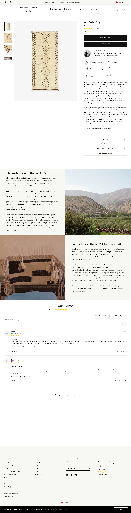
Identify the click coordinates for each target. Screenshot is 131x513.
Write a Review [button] (120, 316)
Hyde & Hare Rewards (10, 474)
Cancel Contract (8, 496)
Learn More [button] (68, 509)
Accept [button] (121, 509)
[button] (122, 351)
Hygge (34, 8)
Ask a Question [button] (102, 316)
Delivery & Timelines (105, 139)
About (81, 10)
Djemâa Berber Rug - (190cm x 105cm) (23, 347)
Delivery (6, 462)
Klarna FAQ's (8, 487)
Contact (6, 484)
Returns (6, 468)
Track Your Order (9, 465)
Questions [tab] (20, 320)
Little (36, 468)
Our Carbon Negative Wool (105, 148)
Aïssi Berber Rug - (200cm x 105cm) (22, 376)
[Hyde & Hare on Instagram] (67, 475)
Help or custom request (105, 153)
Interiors (24, 8)
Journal (6, 477)
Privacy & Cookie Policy (11, 493)
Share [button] (15, 351)
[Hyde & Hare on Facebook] (71, 475)
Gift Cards (7, 481)
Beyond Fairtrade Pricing (105, 135)
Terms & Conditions (10, 490)
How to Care (105, 144)
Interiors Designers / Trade (12, 471)
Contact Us (93, 10)
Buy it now (105, 44)
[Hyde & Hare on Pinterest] (75, 475)
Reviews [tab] (8, 320)
